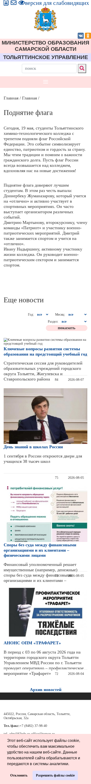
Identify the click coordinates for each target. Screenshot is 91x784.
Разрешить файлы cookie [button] (55, 775)
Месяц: (60, 314)
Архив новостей (45, 689)
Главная (11, 98)
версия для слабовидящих (57, 3)
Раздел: (53, 321)
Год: (31, 314)
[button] (71, 764)
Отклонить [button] (18, 775)
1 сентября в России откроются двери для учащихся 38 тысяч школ (43, 459)
